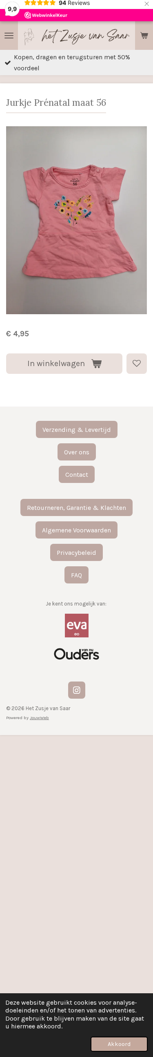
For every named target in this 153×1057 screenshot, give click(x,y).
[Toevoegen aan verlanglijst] (136, 363)
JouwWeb (39, 717)
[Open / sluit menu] (9, 35)
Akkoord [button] (119, 1044)
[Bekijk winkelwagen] (144, 35)
